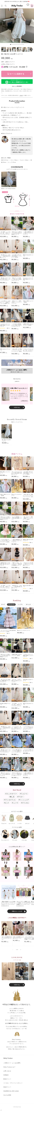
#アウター (20, 796)
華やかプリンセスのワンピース (17, 495)
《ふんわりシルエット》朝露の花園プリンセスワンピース (5, 325)
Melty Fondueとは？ (9, 1067)
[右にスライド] (21, 950)
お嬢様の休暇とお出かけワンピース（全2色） (28, 325)
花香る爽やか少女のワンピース (28, 680)
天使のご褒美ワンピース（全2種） (28, 302)
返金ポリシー (7, 1087)
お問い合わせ (7, 1071)
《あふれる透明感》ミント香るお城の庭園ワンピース (17, 518)
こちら (21, 95)
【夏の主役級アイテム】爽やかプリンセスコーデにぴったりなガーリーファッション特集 (8, 903)
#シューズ (15, 803)
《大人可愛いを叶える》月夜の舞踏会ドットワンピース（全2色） (17, 256)
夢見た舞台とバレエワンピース (5, 472)
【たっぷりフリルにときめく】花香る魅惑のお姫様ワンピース (17, 473)
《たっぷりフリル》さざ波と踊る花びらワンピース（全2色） (8, 631)
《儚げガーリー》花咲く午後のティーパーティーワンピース (17, 302)
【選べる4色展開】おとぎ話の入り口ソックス (18, 937)
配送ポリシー (7, 1079)
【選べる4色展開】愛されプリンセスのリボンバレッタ (6, 938)
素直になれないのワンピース (5, 350)
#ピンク (6, 803)
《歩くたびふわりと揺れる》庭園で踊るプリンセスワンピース (5, 680)
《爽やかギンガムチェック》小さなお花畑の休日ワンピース (5, 774)
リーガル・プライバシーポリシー (13, 1083)
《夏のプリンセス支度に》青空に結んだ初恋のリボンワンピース (17, 279)
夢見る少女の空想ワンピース (28, 586)
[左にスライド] (13, 950)
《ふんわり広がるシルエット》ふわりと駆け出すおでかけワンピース (28, 728)
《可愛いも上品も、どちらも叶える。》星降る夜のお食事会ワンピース (17, 564)
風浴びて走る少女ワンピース (28, 255)
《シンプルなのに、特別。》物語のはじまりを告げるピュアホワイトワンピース (17, 728)
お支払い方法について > (8, 63)
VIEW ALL (17, 407)
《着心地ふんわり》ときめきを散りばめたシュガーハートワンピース (5, 279)
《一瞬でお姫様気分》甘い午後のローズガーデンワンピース (28, 233)
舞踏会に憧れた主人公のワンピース (28, 540)
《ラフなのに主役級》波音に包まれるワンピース (28, 750)
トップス (20, 604)
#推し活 (12, 796)
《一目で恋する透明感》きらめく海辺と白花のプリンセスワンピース (17, 325)
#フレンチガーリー (11, 793)
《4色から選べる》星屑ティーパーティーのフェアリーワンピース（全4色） (17, 350)
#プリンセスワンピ (10, 799)
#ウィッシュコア (24, 799)
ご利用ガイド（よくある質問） (12, 1063)
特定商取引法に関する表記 (11, 1091)
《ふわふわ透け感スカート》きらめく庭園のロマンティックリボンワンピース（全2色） (17, 751)
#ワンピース (24, 793)
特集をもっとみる (17, 911)
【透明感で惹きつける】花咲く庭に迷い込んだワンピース (5, 564)
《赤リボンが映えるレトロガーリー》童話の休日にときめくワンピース (17, 774)
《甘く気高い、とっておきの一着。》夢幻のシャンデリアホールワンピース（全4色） (5, 233)
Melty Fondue (18, 1106)
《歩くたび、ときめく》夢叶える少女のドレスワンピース (17, 680)
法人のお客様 (7, 1095)
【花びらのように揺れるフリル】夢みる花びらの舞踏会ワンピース (17, 233)
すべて (3, 604)
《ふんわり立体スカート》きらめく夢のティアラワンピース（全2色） (5, 540)
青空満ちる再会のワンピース (5, 704)
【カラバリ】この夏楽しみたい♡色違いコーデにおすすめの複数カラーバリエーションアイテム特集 (23, 903)
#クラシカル (25, 803)
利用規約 (6, 1075)
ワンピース (11, 604)
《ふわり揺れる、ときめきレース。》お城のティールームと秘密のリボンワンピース (5, 302)
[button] (2, 6)
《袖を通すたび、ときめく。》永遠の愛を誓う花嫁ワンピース (5, 256)
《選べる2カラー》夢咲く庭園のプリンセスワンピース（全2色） (28, 518)
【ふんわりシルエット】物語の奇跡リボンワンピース (28, 279)
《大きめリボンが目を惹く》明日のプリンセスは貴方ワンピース (28, 564)
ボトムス (28, 604)
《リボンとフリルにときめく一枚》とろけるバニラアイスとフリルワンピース (28, 350)
